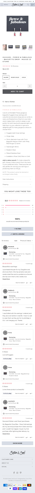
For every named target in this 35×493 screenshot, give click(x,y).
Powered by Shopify (20, 480)
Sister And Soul (12, 478)
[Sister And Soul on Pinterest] (20, 473)
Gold (24, 77)
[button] (10, 66)
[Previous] (4, 27)
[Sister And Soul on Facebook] (14, 473)
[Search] (28, 5)
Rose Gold (15, 77)
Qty (4, 82)
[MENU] (1, 5)
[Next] (30, 27)
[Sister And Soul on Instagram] (17, 473)
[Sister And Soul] (17, 5)
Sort (16, 240)
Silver (6, 77)
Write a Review (21, 234)
